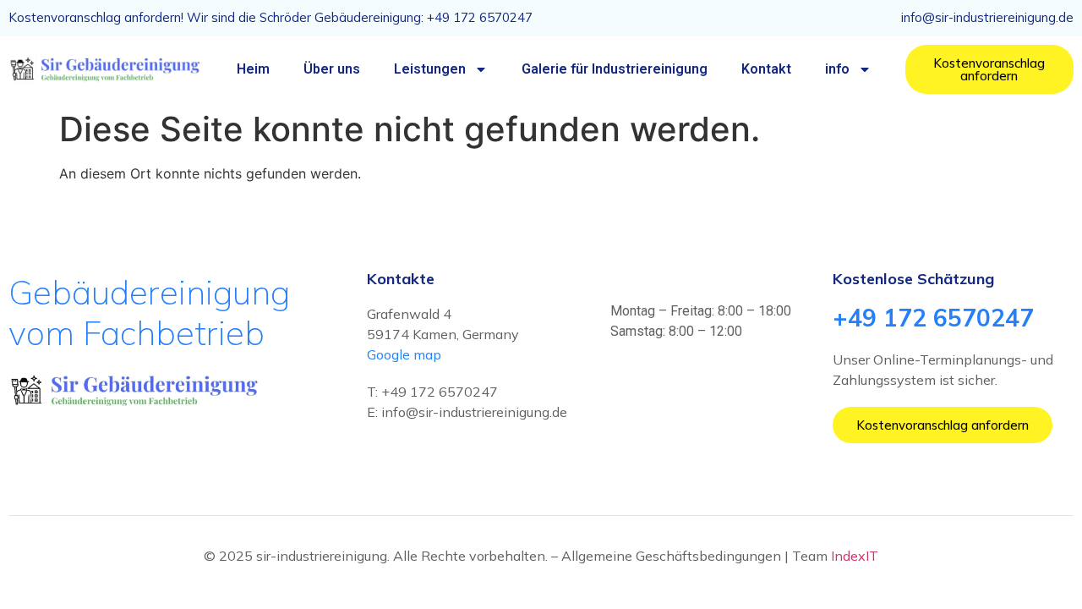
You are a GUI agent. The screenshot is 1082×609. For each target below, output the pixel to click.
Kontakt (766, 69)
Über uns (331, 69)
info (837, 69)
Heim (253, 69)
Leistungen (430, 69)
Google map (404, 354)
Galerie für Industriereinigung (615, 69)
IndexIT (854, 555)
